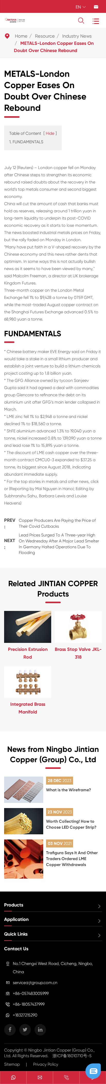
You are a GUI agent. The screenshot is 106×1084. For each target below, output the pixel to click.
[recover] (93, 1070)
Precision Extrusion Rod (28, 653)
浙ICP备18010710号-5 (72, 1055)
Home (21, 36)
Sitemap (12, 1064)
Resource (45, 36)
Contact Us (16, 949)
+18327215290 (25, 1015)
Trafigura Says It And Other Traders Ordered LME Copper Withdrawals (72, 858)
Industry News (77, 36)
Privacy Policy (45, 1064)
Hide (50, 133)
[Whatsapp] (13, 1078)
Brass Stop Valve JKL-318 (78, 653)
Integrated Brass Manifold (27, 708)
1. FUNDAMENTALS (26, 141)
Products (13, 905)
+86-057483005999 (31, 993)
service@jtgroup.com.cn (35, 982)
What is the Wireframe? (68, 789)
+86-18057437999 (29, 1004)
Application (16, 919)
